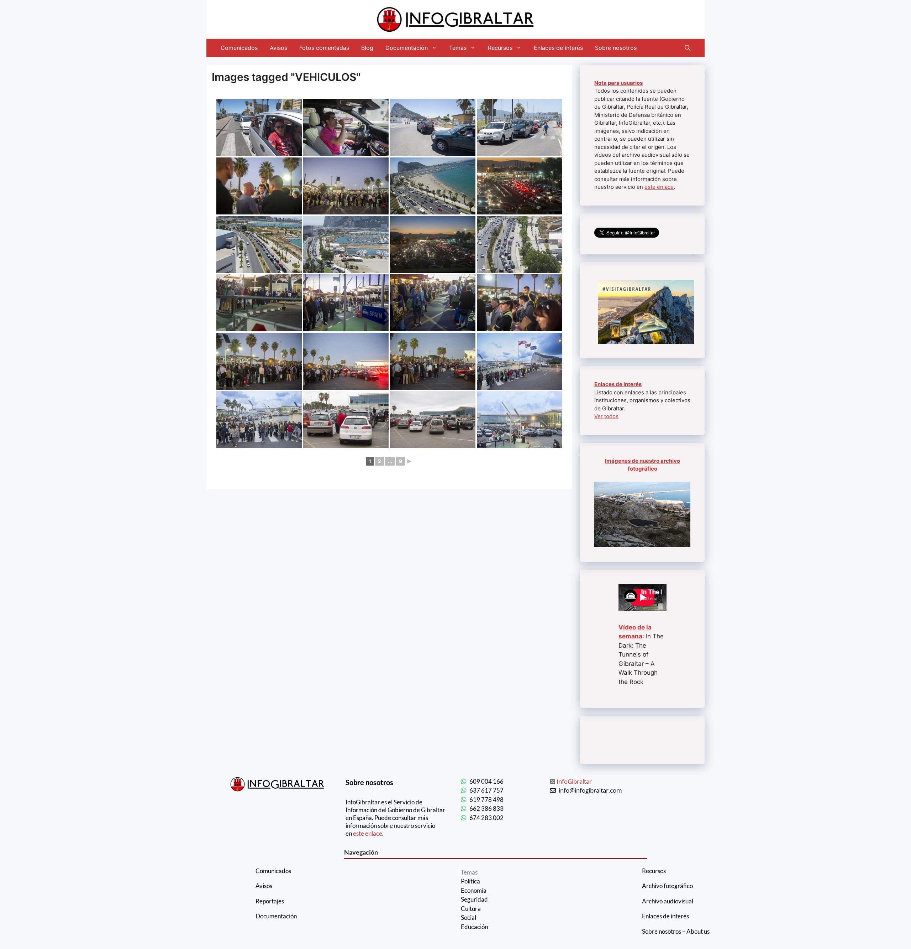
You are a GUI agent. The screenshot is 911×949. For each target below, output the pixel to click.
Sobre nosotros (616, 47)
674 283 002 (486, 817)
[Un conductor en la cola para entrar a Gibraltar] (346, 127)
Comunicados (239, 47)
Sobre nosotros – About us (676, 931)
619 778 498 (486, 799)
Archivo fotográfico (667, 886)
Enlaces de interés (558, 47)
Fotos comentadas (324, 47)
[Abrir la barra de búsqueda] (687, 48)
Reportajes (270, 901)
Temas (458, 47)
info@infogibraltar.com (590, 790)
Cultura (471, 908)
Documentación (406, 47)
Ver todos (606, 416)
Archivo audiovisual (667, 901)
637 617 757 (486, 790)
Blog (367, 47)
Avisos (278, 47)
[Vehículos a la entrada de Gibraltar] (432, 127)
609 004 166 (486, 781)
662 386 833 (486, 808)
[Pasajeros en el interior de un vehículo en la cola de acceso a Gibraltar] (259, 127)
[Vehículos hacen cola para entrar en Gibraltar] (519, 127)
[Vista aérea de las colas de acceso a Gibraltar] (432, 185)
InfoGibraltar (574, 781)
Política (470, 881)
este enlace (659, 186)
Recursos (500, 47)
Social (468, 917)
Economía (473, 890)
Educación (474, 926)
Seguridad (474, 899)
